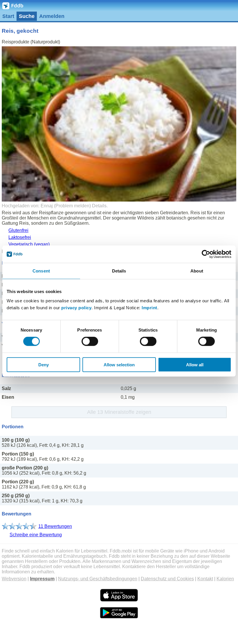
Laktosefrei (19, 237)
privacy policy (76, 307)
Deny (43, 364)
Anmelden (51, 16)
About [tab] (196, 270)
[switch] (90, 341)
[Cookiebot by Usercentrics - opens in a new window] (206, 254)
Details (99, 205)
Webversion (14, 578)
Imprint (149, 307)
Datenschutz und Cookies (167, 578)
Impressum (42, 578)
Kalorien (225, 578)
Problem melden (72, 205)
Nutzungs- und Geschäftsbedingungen (97, 578)
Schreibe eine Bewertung (36, 534)
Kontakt (205, 578)
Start (8, 16)
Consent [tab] (41, 270)
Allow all (194, 364)
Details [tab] (119, 270)
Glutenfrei (18, 230)
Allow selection (119, 364)
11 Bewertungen (55, 526)
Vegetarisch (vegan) (29, 244)
